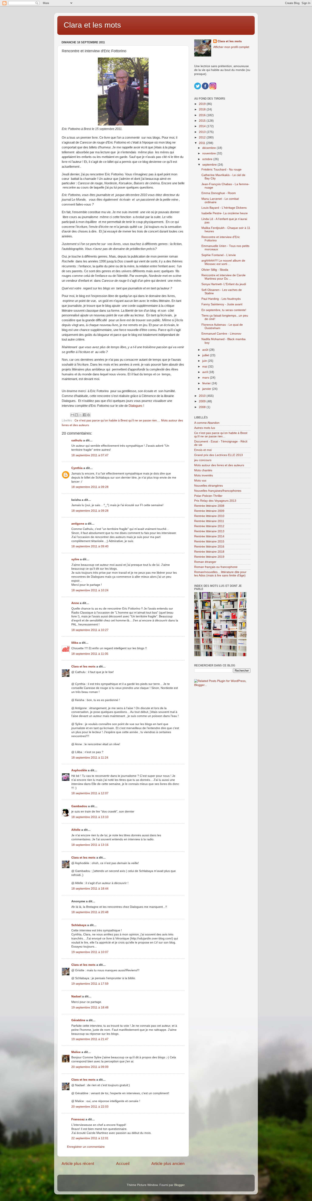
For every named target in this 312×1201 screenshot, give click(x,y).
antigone (77, 523)
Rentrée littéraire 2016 (209, 546)
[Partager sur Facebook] (84, 415)
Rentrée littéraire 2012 (209, 526)
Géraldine (78, 1020)
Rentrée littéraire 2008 (209, 505)
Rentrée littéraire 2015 (209, 541)
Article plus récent (78, 1163)
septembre (210, 164)
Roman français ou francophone (216, 567)
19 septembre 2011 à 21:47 (89, 1039)
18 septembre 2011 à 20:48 (89, 912)
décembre (209, 147)
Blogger (179, 1185)
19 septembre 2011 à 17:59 (89, 983)
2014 (203, 126)
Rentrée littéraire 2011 (209, 521)
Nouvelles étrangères (208, 485)
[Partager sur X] (80, 415)
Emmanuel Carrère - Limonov (221, 333)
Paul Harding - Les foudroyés (221, 298)
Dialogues (135, 405)
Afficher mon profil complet (231, 47)
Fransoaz (78, 1119)
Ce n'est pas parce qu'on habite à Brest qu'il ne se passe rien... (116, 420)
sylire (75, 559)
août (205, 349)
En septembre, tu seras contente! (223, 310)
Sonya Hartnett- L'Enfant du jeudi (223, 284)
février (207, 383)
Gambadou (79, 806)
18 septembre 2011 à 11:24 (89, 757)
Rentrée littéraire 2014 (209, 536)
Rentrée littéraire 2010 (209, 516)
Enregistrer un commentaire (86, 1146)
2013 (203, 132)
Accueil (122, 1163)
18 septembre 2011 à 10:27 (89, 630)
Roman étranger (205, 561)
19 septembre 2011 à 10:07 (89, 952)
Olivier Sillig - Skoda (214, 269)
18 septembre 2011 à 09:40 (89, 546)
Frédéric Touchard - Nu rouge (221, 169)
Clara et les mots (92, 25)
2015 (203, 120)
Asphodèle (79, 770)
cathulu (76, 440)
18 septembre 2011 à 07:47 (89, 455)
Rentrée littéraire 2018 (209, 551)
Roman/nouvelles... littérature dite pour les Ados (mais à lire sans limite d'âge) (220, 573)
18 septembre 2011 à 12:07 (89, 793)
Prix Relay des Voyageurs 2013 (215, 500)
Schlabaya (78, 925)
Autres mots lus (204, 427)
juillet (206, 355)
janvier (207, 388)
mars (206, 377)
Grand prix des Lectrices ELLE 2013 (218, 455)
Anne (75, 603)
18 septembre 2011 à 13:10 (89, 817)
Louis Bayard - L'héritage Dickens (224, 207)
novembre (209, 153)
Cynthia (77, 468)
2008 (203, 407)
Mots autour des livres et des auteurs (219, 465)
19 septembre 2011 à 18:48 (89, 1007)
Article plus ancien (168, 1163)
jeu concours (202, 460)
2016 (203, 115)
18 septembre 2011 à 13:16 (89, 844)
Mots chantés (203, 470)
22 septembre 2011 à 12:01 (89, 1138)
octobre (207, 159)
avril (205, 372)
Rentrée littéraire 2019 (209, 556)
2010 (203, 395)
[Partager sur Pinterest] (88, 415)
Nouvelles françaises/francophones (217, 490)
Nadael (76, 996)
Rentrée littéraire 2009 (209, 511)
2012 (203, 137)
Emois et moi (203, 450)
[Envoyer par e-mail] (72, 415)
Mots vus (200, 480)
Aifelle (75, 829)
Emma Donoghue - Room (218, 193)
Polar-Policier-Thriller (208, 495)
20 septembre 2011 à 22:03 (89, 1106)
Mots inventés (203, 475)
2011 (202, 143)
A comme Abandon (206, 422)
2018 (203, 109)
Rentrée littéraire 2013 (209, 531)
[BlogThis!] (76, 415)
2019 (203, 104)
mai (205, 366)
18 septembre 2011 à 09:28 (89, 487)
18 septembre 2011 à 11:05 (89, 653)
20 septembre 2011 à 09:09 (89, 1067)
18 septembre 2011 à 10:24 (89, 590)
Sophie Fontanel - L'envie (218, 255)
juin (205, 360)
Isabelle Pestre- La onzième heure (224, 213)
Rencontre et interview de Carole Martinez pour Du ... (223, 277)
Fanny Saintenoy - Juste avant (221, 304)
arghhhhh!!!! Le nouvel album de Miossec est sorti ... (223, 262)
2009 (203, 401)
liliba (74, 642)
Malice (76, 1052)
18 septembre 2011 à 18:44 (89, 888)
